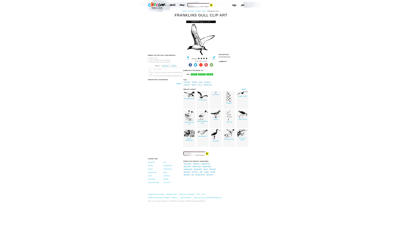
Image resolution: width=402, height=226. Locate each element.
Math (165, 172)
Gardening (167, 169)
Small (157, 66)
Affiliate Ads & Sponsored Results (208, 197)
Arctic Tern (229, 122)
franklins (208, 85)
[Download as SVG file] (188, 58)
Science (166, 176)
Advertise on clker (156, 194)
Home (184, 11)
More (179, 83)
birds (194, 85)
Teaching (151, 179)
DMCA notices (186, 197)
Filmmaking (167, 165)
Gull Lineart (216, 94)
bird (204, 11)
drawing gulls (198, 169)
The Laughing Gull (189, 98)
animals (207, 82)
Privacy (175, 197)
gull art (206, 169)
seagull (206, 172)
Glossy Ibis (216, 141)
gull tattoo (187, 174)
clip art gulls (187, 164)
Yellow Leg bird (242, 119)
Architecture (153, 182)
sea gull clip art (200, 174)
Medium (165, 66)
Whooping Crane (229, 139)
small (194, 74)
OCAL (201, 21)
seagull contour (242, 96)
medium (202, 74)
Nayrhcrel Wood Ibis (189, 123)
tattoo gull (212, 169)
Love (150, 176)
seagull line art (205, 164)
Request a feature (187, 194)
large (209, 74)
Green (165, 179)
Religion (151, 162)
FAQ (203, 194)
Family (150, 169)
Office (150, 165)
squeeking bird (202, 136)
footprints (229, 103)
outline (191, 11)
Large (173, 66)
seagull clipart (188, 169)
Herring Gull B (202, 100)
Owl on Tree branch (242, 139)
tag (198, 194)
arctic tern (195, 172)
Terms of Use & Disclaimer (158, 197)
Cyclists (167, 182)
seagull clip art (206, 166)
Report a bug (171, 194)
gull (200, 85)
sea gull (212, 172)
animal (198, 11)
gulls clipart (187, 166)
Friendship (152, 172)
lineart (187, 85)
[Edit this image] (214, 58)
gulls (201, 172)
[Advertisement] (165, 36)
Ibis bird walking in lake (202, 122)
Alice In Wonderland (189, 139)
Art (164, 162)
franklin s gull (197, 166)
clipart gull (196, 164)
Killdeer (216, 119)
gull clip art (209, 174)
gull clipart (187, 172)
